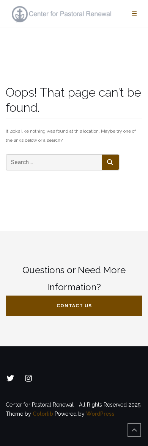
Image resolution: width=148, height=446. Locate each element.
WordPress (100, 414)
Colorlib (43, 414)
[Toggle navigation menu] (134, 14)
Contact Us (74, 305)
